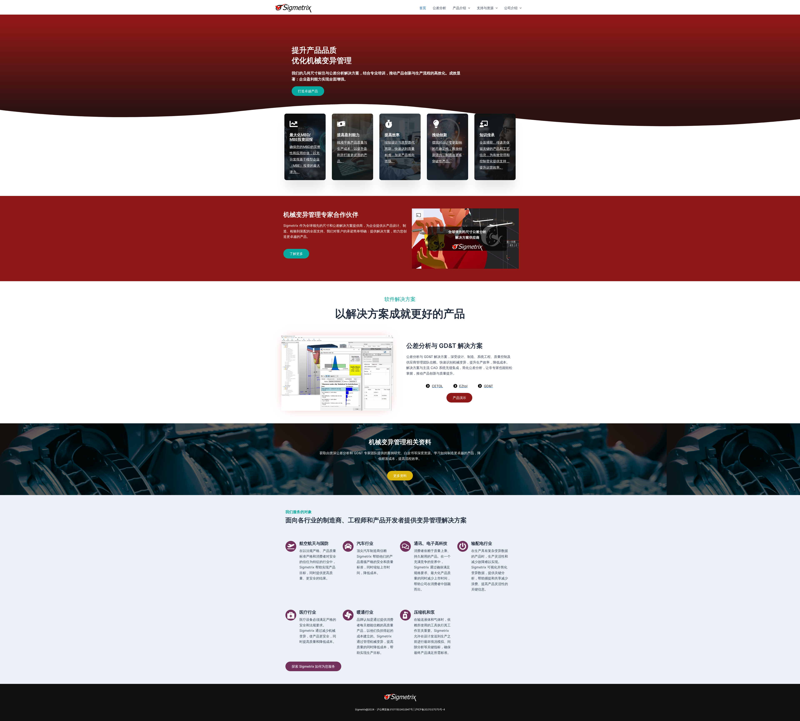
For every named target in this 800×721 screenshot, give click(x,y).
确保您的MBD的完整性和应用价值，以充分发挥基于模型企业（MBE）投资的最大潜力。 (305, 159)
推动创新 (439, 135)
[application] (468, 8)
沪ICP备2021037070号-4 (430, 709)
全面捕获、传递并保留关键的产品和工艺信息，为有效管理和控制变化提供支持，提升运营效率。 (495, 154)
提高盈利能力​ (348, 135)
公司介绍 (511, 8)
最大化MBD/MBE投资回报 (301, 137)
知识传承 (487, 135)
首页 (422, 8)
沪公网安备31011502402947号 (394, 709)
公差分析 (439, 8)
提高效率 (392, 135)
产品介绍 (459, 8)
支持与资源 (485, 8)
